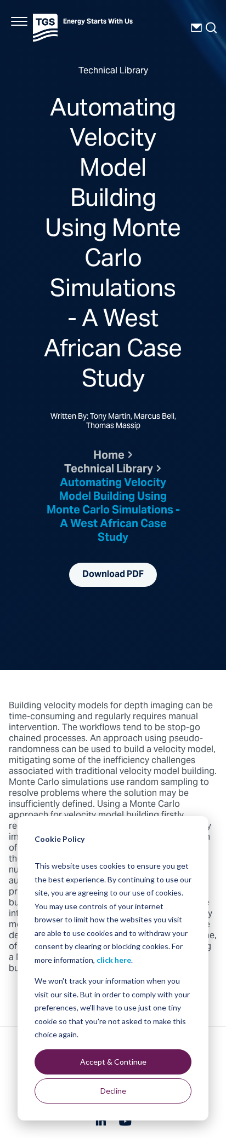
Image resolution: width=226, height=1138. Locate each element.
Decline (113, 1090)
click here (114, 959)
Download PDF (113, 574)
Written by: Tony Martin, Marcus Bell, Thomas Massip (113, 422)
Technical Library (108, 470)
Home (109, 456)
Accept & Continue (113, 1061)
